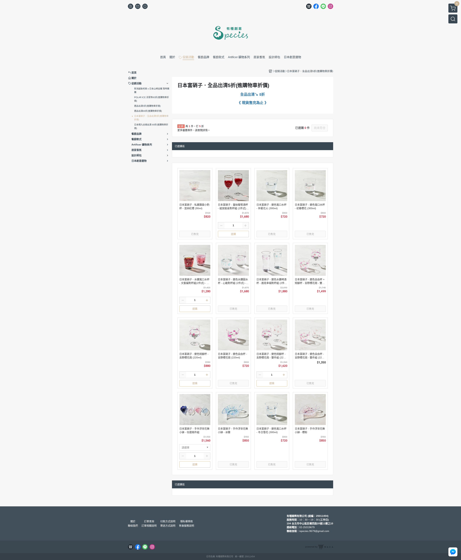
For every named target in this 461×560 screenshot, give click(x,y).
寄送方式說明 (167, 525)
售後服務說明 (186, 525)
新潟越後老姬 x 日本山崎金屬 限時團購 (151, 90)
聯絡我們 (133, 525)
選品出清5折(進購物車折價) (147, 106)
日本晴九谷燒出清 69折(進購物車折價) (151, 126)
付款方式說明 (167, 521)
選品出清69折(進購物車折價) (148, 111)
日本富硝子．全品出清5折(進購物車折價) (151, 118)
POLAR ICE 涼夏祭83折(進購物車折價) (151, 99)
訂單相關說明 (149, 525)
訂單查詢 (149, 521)
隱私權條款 (186, 521)
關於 (132, 521)
